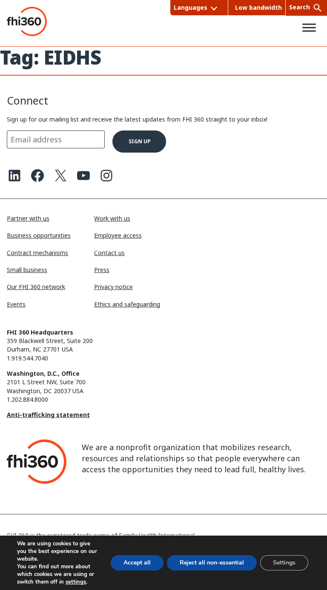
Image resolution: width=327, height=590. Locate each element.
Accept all (137, 563)
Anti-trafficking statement (48, 415)
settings (76, 582)
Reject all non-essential (212, 563)
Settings (284, 563)
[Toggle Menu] (309, 28)
